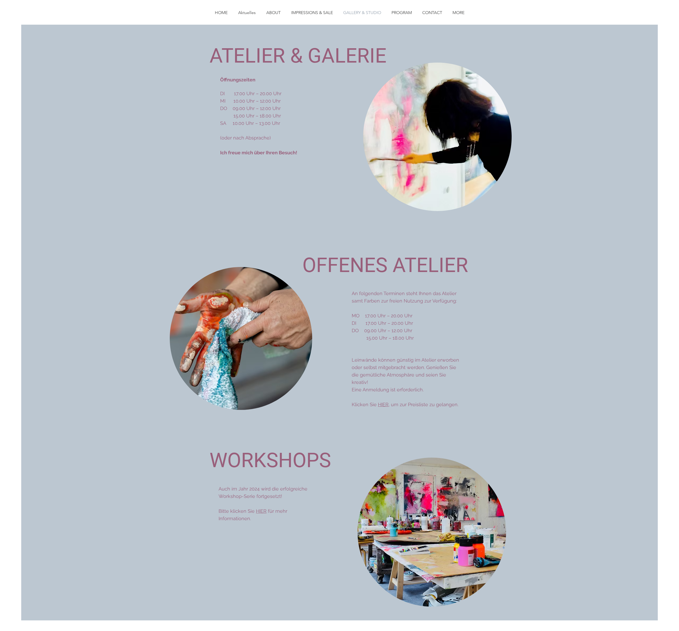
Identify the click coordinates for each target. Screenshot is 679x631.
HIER (383, 404)
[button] (458, 13)
